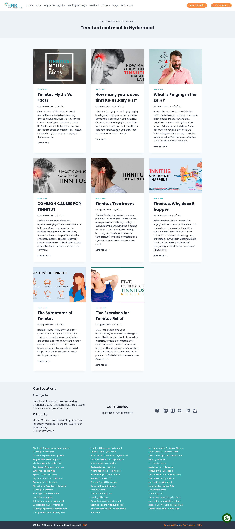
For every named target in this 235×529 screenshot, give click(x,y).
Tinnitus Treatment (114, 203)
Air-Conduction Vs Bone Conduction (108, 508)
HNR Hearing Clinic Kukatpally (105, 474)
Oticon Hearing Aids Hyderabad (48, 501)
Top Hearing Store (157, 463)
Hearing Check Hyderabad (46, 493)
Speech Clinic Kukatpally (45, 474)
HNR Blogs (42, 90)
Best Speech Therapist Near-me (48, 467)
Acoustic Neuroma (157, 490)
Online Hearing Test (221, 5)
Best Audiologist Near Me (103, 467)
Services (94, 5)
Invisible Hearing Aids (43, 497)
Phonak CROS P (98, 490)
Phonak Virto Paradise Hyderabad (49, 486)
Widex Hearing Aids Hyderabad (48, 505)
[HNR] (13, 5)
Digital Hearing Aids (54, 5)
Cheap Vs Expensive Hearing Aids (49, 512)
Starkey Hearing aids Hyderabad (164, 501)
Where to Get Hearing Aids (103, 463)
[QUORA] (173, 411)
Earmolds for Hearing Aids (161, 486)
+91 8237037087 (61, 408)
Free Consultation (197, 5)
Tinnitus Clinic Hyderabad (103, 452)
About (38, 5)
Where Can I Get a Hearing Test (106, 471)
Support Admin (46, 106)
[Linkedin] (188, 411)
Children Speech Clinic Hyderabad (107, 459)
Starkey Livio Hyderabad (160, 482)
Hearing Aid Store (156, 459)
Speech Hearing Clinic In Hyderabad (165, 455)
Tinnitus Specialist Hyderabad (47, 463)
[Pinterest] (179, 411)
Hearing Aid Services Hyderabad (106, 448)
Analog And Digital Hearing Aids (163, 508)
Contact (105, 5)
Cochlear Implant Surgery (103, 486)
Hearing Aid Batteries (43, 490)
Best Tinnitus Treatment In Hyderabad (109, 455)
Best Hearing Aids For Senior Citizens (165, 448)
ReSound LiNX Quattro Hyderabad (164, 474)
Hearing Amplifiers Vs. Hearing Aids (50, 508)
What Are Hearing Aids (44, 471)
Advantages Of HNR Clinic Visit (163, 452)
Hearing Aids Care (99, 497)
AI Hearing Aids (155, 493)
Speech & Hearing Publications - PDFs (183, 525)
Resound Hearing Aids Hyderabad (107, 505)
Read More (44, 143)
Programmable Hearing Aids (47, 459)
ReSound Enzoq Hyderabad (161, 478)
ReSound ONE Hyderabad (160, 471)
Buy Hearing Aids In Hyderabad (48, 478)
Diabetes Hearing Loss (101, 493)
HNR (85, 525)
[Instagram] (166, 411)
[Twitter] (195, 411)
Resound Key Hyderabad (45, 482)
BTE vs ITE (95, 512)
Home (30, 5)
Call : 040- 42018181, (43, 408)
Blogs (115, 5)
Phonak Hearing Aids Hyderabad (164, 497)
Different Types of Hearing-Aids (48, 455)
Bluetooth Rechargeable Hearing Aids (51, 448)
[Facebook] (157, 411)
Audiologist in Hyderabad (160, 467)
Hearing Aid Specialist (43, 452)
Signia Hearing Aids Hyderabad (106, 501)
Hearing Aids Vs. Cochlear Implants (165, 505)
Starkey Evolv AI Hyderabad (104, 482)
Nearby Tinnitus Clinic (101, 478)
